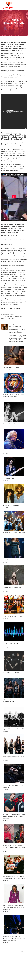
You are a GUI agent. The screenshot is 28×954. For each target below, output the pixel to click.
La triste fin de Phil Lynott (9, 478)
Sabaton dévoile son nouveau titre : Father (14, 532)
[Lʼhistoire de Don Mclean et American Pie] (14, 448)
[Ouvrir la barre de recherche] (21, 5)
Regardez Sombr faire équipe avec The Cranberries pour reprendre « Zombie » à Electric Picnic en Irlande (14, 938)
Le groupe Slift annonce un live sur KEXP (14, 729)
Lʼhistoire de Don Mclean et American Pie (14, 451)
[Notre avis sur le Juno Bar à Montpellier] (14, 613)
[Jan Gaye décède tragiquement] (14, 502)
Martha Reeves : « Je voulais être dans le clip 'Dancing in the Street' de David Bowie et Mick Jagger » (14, 907)
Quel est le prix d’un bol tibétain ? (12, 367)
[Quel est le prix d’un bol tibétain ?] (14, 364)
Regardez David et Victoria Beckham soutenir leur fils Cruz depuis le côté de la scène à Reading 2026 (14, 847)
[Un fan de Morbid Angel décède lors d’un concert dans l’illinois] (14, 697)
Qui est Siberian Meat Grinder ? (11, 672)
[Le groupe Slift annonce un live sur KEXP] (14, 726)
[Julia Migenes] (8, 5)
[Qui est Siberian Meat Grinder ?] (14, 669)
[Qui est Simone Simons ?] (14, 557)
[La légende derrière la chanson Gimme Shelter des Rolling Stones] (14, 391)
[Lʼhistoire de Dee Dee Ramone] (14, 421)
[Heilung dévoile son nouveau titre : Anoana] (14, 584)
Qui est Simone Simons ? (9, 560)
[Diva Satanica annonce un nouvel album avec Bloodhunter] (14, 753)
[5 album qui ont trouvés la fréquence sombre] (14, 640)
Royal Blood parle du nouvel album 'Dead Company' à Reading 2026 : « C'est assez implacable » (14, 816)
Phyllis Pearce (12, 155)
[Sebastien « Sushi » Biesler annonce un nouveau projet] (14, 782)
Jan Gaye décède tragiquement (11, 505)
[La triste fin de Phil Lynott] (14, 475)
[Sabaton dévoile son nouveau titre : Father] (14, 529)
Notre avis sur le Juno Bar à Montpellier (13, 616)
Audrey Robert (10, 151)
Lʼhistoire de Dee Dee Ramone (11, 424)
